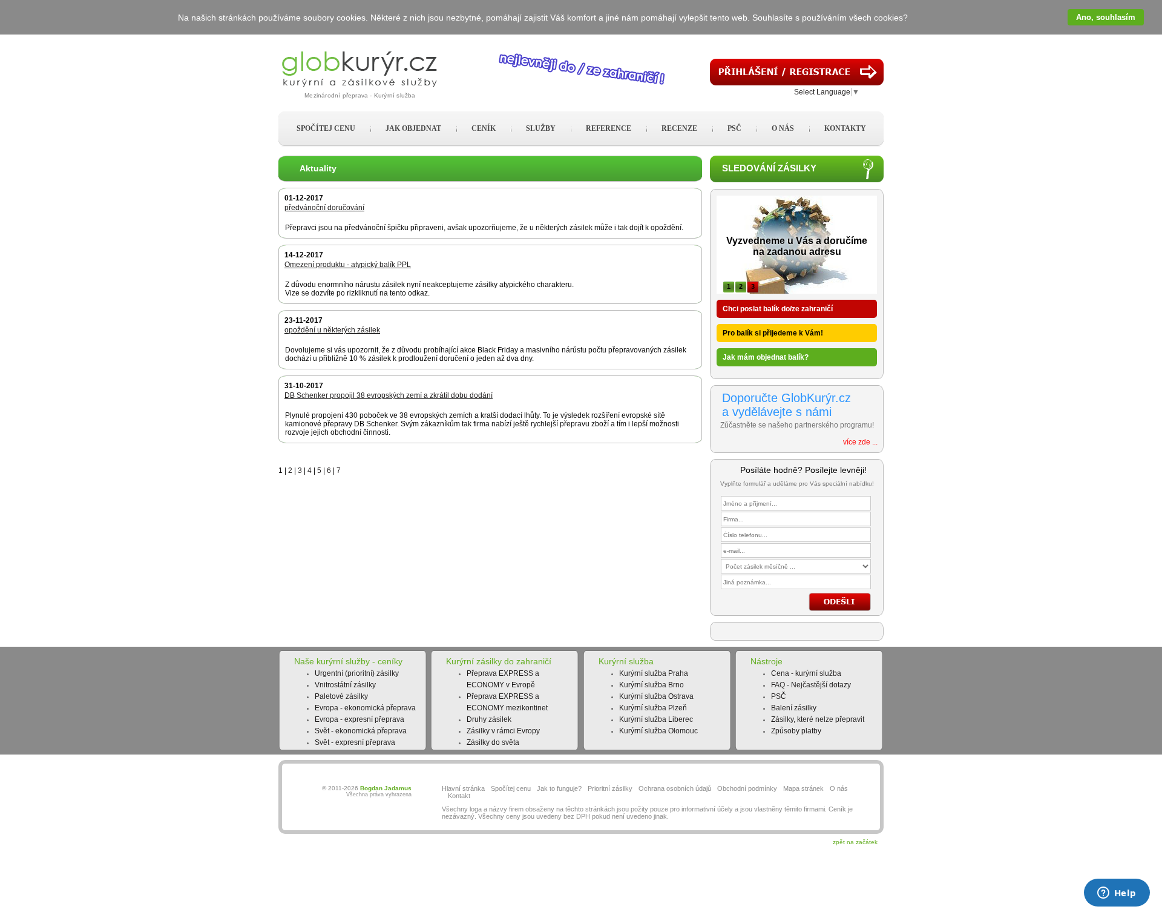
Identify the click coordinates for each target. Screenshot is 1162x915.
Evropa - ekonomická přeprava (365, 708)
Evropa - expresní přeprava (359, 719)
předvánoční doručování (324, 207)
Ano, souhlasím (1105, 17)
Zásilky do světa (493, 742)
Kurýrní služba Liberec (656, 719)
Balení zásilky (793, 708)
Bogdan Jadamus (386, 788)
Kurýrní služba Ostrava (656, 696)
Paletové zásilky (341, 696)
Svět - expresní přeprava (355, 742)
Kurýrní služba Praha (653, 673)
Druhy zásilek (489, 719)
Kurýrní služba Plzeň (653, 708)
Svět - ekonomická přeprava (361, 731)
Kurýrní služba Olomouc (658, 731)
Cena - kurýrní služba (806, 673)
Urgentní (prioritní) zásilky (357, 673)
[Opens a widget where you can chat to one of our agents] (1116, 894)
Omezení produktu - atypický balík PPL (347, 264)
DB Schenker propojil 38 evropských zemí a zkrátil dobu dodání (388, 395)
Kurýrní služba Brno (651, 685)
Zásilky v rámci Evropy (503, 731)
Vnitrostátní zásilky (345, 685)
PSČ (778, 696)
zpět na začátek (855, 842)
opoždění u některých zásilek (332, 330)
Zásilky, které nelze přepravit (817, 719)
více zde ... (860, 442)
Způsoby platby (796, 731)
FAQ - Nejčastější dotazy (811, 685)
